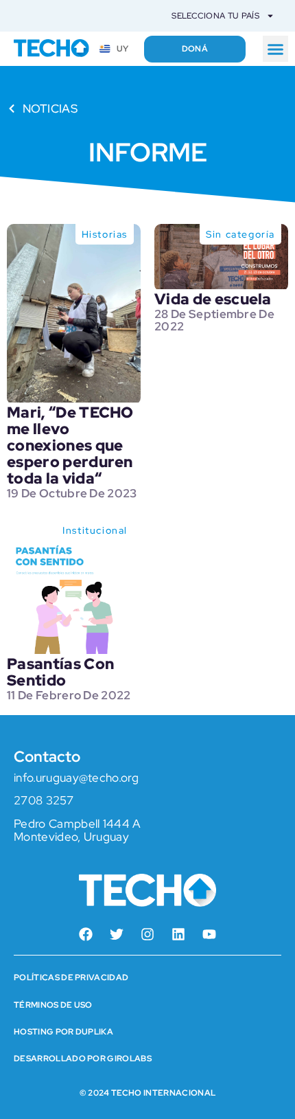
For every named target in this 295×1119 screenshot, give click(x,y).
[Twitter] (116, 934)
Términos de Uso (53, 1004)
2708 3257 (43, 800)
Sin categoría (240, 234)
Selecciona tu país (215, 15)
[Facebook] (85, 934)
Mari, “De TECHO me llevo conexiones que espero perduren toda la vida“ (70, 445)
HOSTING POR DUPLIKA (63, 1031)
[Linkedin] (178, 934)
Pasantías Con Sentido (60, 672)
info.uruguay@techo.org (76, 777)
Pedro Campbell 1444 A (77, 823)
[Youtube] (209, 934)
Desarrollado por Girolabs (83, 1058)
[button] (276, 49)
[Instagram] (147, 934)
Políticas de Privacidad (71, 977)
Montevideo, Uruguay (71, 836)
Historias (105, 234)
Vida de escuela (213, 299)
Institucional (95, 530)
